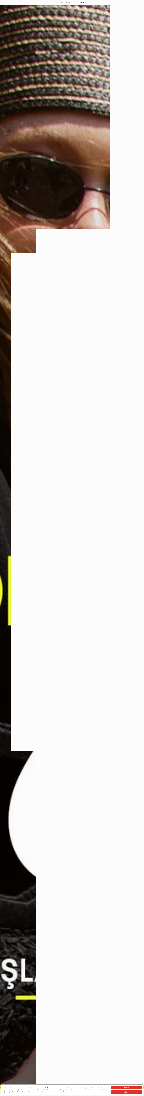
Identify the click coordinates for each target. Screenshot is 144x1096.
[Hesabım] (134, 9)
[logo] (72, 9)
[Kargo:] (125, 9)
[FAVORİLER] (130, 9)
